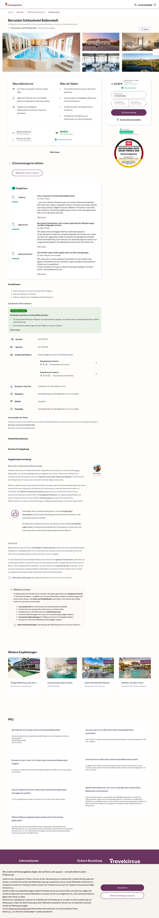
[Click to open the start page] (125, 862)
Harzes (76, 470)
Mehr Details (15, 330)
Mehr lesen (41, 217)
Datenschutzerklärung (19, 908)
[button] (155, 5)
